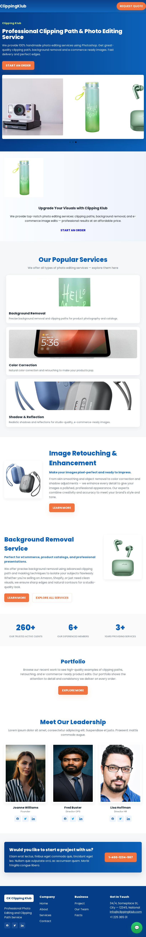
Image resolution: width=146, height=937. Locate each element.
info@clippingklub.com (126, 912)
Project (80, 903)
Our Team (82, 909)
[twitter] (25, 819)
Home (44, 903)
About (44, 909)
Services (45, 915)
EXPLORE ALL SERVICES (52, 598)
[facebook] (17, 819)
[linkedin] (33, 819)
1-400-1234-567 (121, 857)
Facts (78, 915)
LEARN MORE (62, 508)
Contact (45, 921)
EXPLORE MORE (73, 690)
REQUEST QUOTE (131, 6)
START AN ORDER (18, 65)
